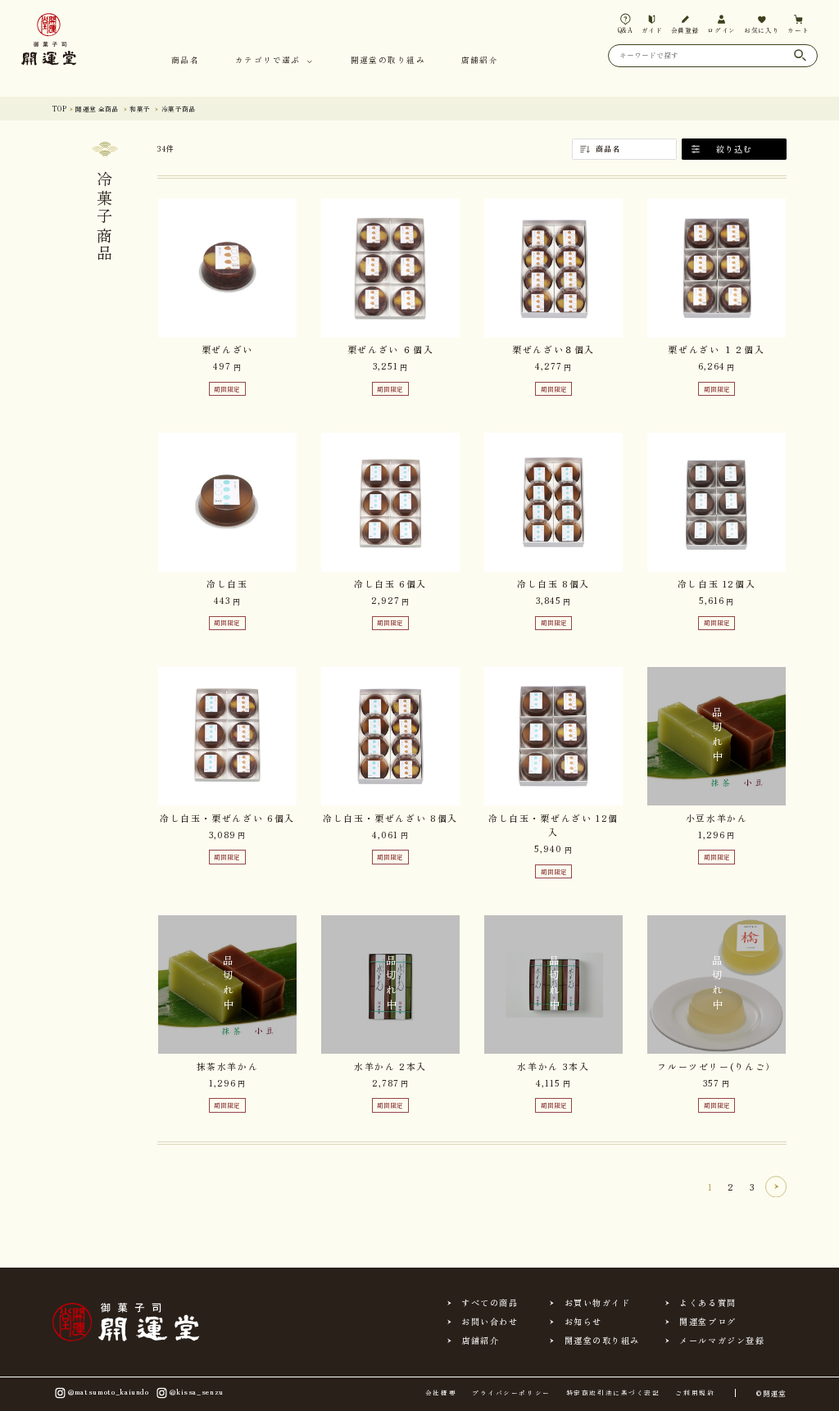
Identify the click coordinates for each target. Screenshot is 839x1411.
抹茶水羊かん (228, 1066)
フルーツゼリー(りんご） (716, 1066)
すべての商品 (489, 1303)
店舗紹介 (479, 61)
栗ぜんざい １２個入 (716, 349)
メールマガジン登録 (721, 1340)
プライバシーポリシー (511, 1393)
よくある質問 (707, 1303)
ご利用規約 (694, 1393)
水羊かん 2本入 (390, 1066)
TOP (59, 108)
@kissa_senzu (197, 1391)
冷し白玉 (227, 583)
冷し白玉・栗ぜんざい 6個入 (227, 817)
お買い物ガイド (598, 1303)
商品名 (185, 61)
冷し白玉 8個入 (553, 583)
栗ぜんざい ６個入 (390, 349)
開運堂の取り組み (388, 61)
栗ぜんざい (227, 349)
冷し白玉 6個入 (390, 583)
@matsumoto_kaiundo (108, 1391)
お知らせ (583, 1322)
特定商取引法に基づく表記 (613, 1393)
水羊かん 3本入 (553, 1066)
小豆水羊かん (717, 817)
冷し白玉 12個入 (717, 583)
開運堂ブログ (707, 1322)
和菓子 (139, 108)
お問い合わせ (489, 1322)
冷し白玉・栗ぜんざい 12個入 (553, 824)
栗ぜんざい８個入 (553, 349)
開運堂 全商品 (96, 108)
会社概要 (440, 1393)
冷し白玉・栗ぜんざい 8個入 (390, 817)
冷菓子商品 (178, 108)
